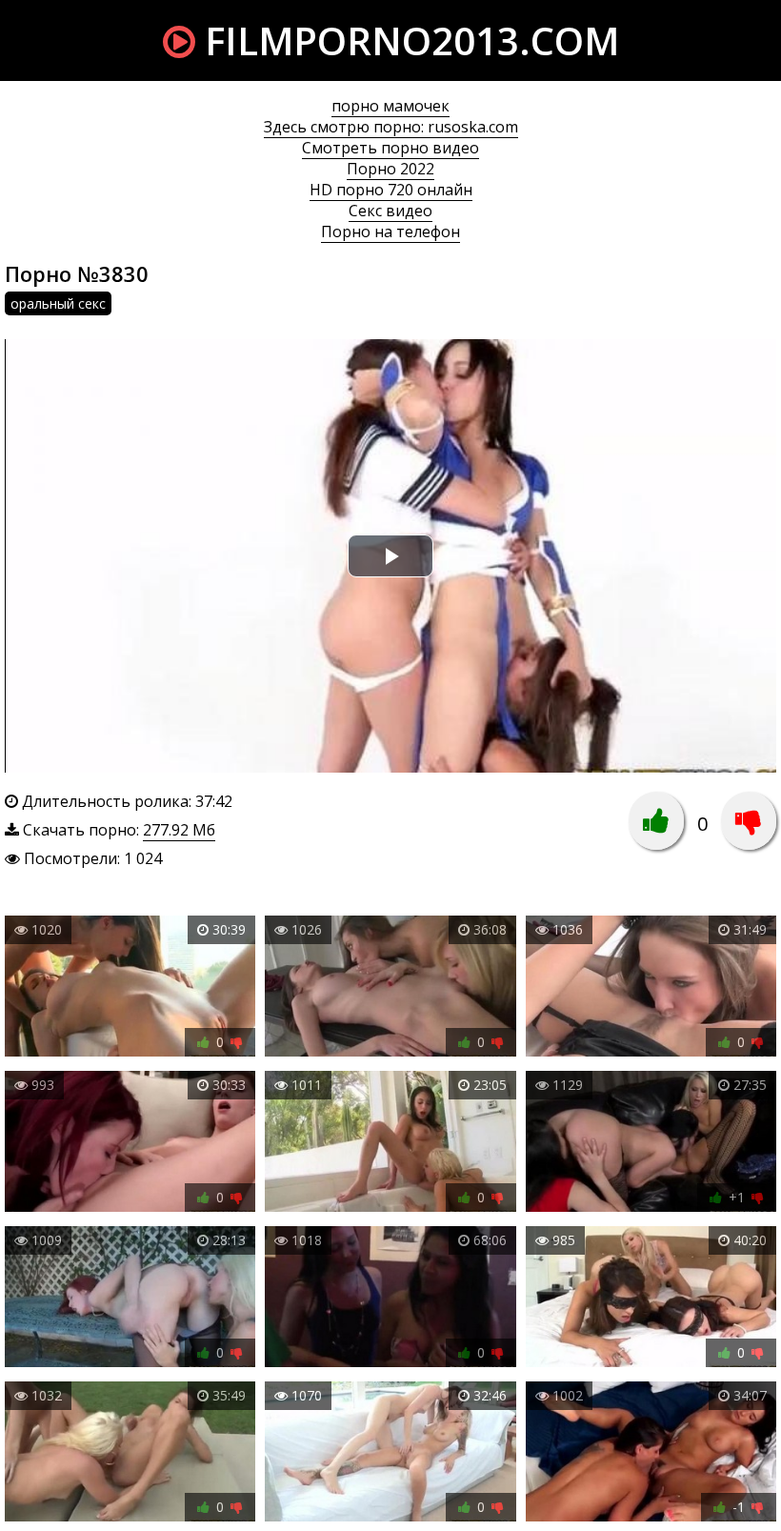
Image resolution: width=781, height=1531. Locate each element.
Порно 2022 (390, 168)
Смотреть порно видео (390, 147)
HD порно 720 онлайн (391, 189)
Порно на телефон (390, 231)
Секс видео (390, 210)
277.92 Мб (179, 829)
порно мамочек (390, 105)
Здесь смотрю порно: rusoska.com (391, 126)
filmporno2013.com (407, 40)
